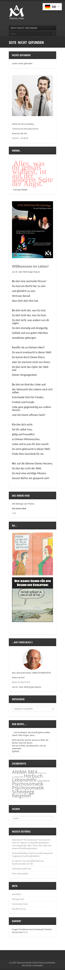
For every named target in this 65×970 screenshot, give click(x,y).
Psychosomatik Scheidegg (28, 790)
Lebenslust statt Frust (21, 868)
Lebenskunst (43, 780)
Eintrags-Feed (18, 899)
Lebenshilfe (24, 780)
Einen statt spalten (20, 873)
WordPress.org (19, 909)
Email (25, 932)
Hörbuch (33, 776)
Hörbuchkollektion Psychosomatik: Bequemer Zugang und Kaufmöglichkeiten (32, 854)
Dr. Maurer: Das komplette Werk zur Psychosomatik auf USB (28, 862)
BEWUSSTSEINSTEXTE (21, 682)
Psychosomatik (27, 784)
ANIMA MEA (25, 772)
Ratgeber (21, 796)
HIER (14, 513)
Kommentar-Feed (20, 904)
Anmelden (16, 894)
